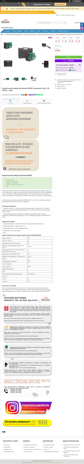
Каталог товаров (17, 31)
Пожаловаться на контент (38, 462)
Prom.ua (49, 461)
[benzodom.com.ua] (5, 21)
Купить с (65, 60)
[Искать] (65, 22)
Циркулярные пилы (9, 451)
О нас (38, 31)
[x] (4, 432)
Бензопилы (7, 445)
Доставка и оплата (63, 31)
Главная (7, 31)
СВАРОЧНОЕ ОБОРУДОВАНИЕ (14, 34)
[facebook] (2, 432)
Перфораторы (8, 449)
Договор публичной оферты (51, 451)
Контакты (45, 31)
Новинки (32, 31)
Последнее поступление (30, 445)
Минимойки (7, 447)
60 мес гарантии (28, 451)
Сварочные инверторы (30, 34)
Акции (25, 31)
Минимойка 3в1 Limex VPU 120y (72, 445)
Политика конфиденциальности (54, 462)
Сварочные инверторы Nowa (46, 34)
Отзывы (53, 31)
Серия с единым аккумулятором (32, 449)
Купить (68, 57)
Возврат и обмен (48, 447)
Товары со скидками (29, 447)
